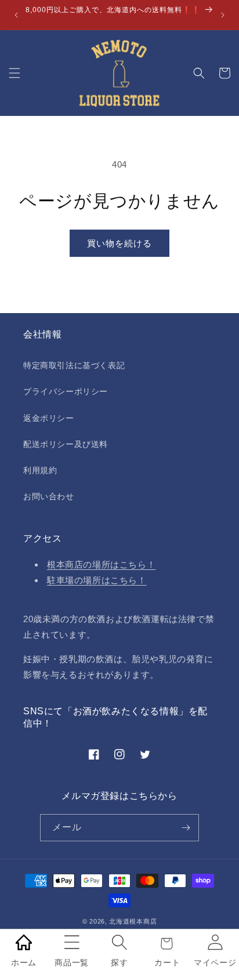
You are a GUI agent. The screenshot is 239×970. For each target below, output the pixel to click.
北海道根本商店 (133, 921)
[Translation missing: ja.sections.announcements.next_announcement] (222, 15)
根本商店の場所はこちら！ (101, 564)
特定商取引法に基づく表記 (74, 365)
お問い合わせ (48, 496)
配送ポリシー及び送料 (65, 444)
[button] (14, 73)
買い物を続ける (119, 243)
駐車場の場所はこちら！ (97, 580)
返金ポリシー (48, 418)
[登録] (185, 827)
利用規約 (40, 470)
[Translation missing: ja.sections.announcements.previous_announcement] (16, 15)
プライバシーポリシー (65, 391)
